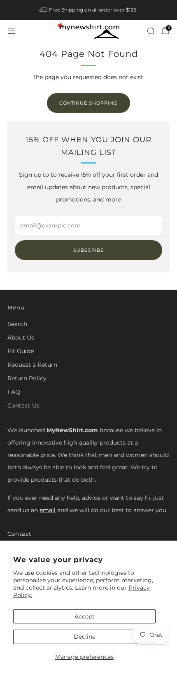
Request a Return (32, 364)
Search (17, 324)
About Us (20, 337)
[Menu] (11, 31)
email (48, 510)
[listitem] (88, 10)
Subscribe (88, 250)
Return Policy (27, 378)
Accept (85, 616)
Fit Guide (20, 351)
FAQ (13, 392)
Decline (84, 636)
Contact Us (23, 405)
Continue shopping (88, 103)
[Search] (151, 31)
